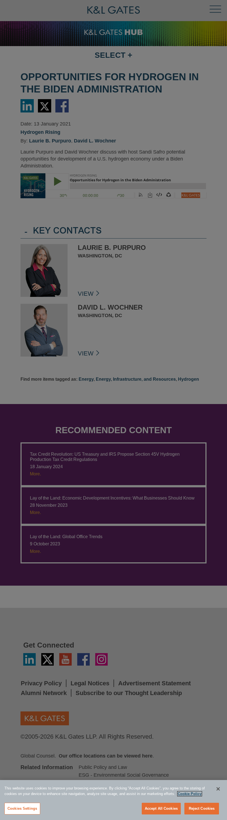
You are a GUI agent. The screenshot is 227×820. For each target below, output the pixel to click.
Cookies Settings (22, 808)
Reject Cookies (202, 808)
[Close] (218, 789)
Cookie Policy (190, 794)
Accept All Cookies (161, 808)
